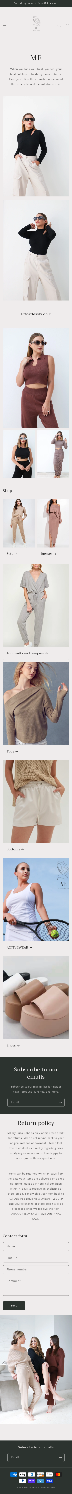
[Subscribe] (60, 1102)
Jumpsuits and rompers (25, 653)
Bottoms (13, 849)
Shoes (11, 1046)
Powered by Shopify (47, 1487)
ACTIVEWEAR (17, 948)
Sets (10, 554)
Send (14, 1305)
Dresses (46, 554)
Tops (10, 752)
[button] (5, 25)
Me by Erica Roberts (31, 1487)
